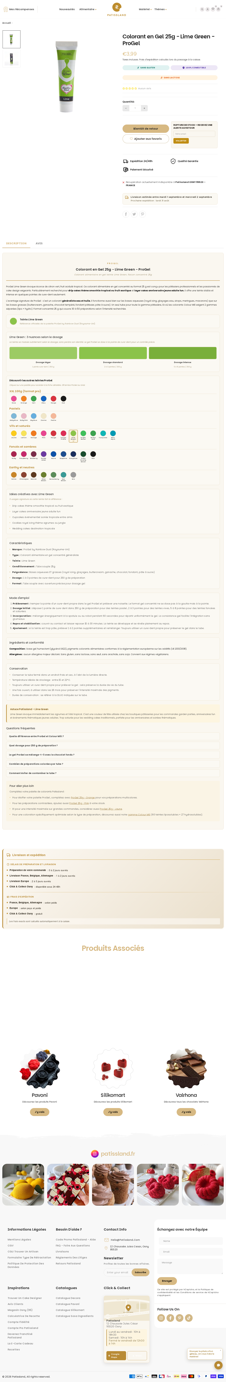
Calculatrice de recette (24, 1316)
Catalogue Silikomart (70, 1310)
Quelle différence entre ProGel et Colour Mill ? (36, 736)
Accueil (6, 22)
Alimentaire (86, 9)
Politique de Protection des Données (26, 1265)
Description (16, 243)
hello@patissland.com (125, 1239)
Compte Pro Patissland (23, 1328)
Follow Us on (168, 1309)
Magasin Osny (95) (20, 1310)
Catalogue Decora (68, 1298)
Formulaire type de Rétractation (29, 1257)
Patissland (18, 1376)
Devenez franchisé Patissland (20, 1335)
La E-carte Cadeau (20, 1343)
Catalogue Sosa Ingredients (75, 1316)
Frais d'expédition (148, 59)
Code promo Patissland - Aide (76, 1239)
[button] (130, 88)
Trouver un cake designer (25, 1298)
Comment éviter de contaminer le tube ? (32, 773)
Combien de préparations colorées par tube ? (36, 763)
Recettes (14, 1349)
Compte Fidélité (19, 1322)
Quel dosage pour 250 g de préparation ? (33, 745)
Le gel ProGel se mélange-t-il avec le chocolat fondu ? (41, 754)
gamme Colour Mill (139, 814)
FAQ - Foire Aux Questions (73, 1245)
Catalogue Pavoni (68, 1304)
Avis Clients (15, 1304)
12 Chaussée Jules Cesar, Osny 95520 (129, 1248)
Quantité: (129, 101)
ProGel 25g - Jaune (111, 808)
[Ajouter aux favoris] (8, 962)
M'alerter (181, 141)
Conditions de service (192, 1292)
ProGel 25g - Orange (83, 797)
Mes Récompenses (21, 9)
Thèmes (159, 9)
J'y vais (39, 1112)
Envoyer (167, 1281)
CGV (11, 1245)
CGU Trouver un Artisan (23, 1251)
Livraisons (62, 1251)
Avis (39, 243)
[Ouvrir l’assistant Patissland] (218, 1365)
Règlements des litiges (71, 1257)
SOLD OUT (30, 1029)
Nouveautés (67, 9)
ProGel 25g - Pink (79, 803)
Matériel (144, 9)
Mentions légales (19, 1239)
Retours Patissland (68, 1263)
